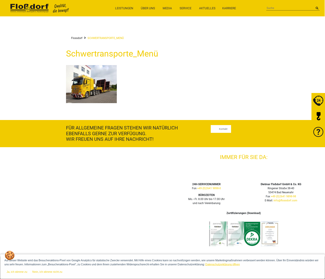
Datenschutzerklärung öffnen (222, 264)
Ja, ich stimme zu (17, 271)
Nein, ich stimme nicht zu (47, 271)
